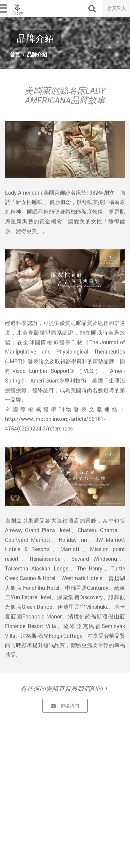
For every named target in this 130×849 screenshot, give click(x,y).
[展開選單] (4, 8)
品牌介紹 (37, 54)
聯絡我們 (69, 705)
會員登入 (116, 8)
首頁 (15, 54)
